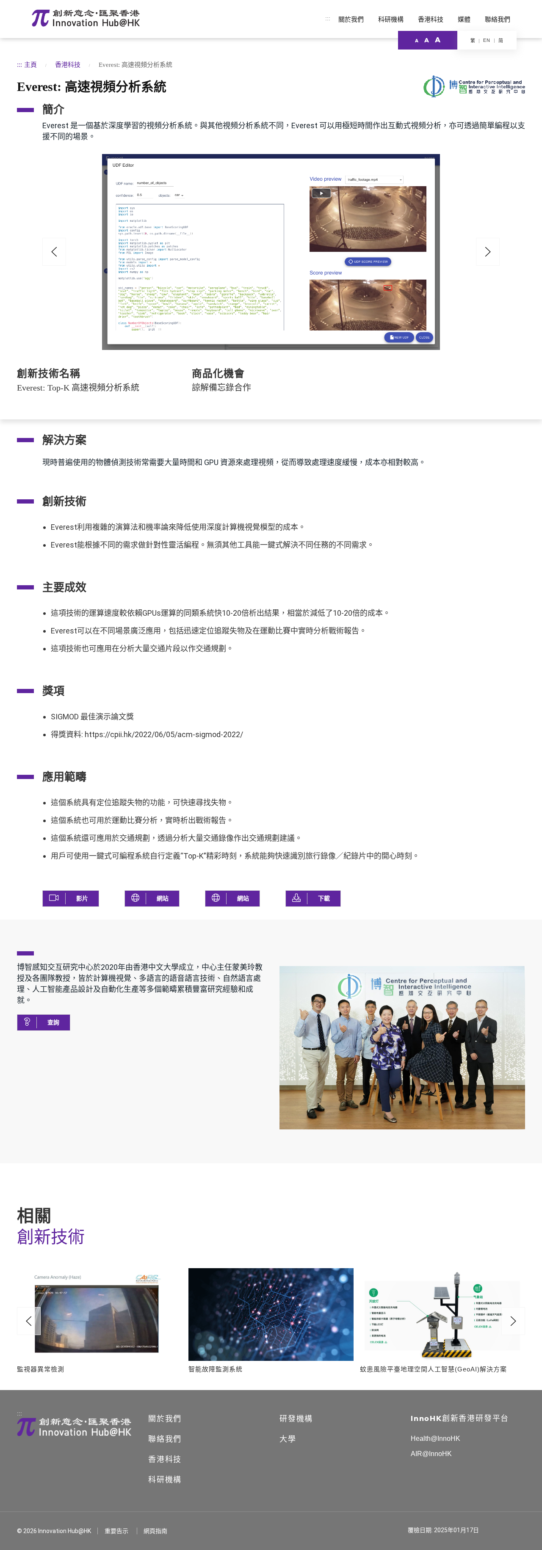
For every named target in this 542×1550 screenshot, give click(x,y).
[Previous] (54, 252)
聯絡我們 (497, 19)
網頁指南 (155, 1531)
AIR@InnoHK (431, 1453)
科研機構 (391, 19)
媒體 (464, 19)
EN (486, 40)
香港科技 (430, 19)
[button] (70, 898)
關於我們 (351, 19)
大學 (287, 1439)
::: (327, 18)
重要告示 (116, 1531)
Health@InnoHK (435, 1438)
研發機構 (296, 1419)
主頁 (30, 64)
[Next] (513, 1321)
